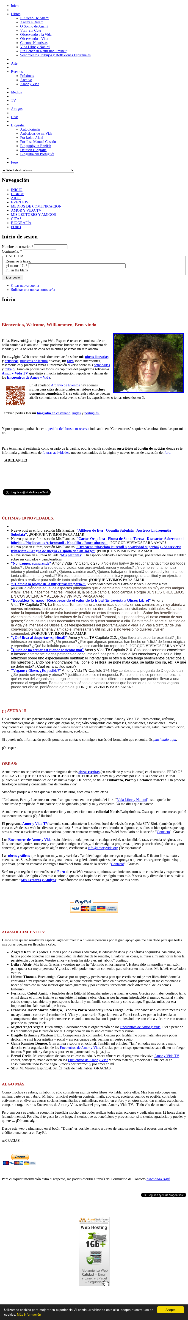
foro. (167, 452)
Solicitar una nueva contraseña (33, 290)
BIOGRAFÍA (21, 223)
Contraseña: (12, 251)
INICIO (16, 190)
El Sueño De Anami (34, 18)
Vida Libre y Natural (35, 47)
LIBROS (17, 194)
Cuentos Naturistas (33, 43)
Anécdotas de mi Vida (36, 133)
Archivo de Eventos (65, 385)
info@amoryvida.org (103, 848)
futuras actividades (55, 452)
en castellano (53, 413)
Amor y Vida (29, 84)
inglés (76, 413)
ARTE (16, 198)
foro (70, 361)
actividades (102, 365)
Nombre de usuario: (17, 247)
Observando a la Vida (36, 34)
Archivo (26, 80)
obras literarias (96, 357)
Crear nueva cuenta (25, 285)
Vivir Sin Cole (30, 30)
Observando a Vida (34, 39)
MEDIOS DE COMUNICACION (36, 206)
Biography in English (35, 146)
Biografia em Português (37, 154)
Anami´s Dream (31, 22)
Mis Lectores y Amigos (38, 880)
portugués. (92, 413)
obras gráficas (19, 856)
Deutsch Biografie (33, 150)
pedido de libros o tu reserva (68, 429)
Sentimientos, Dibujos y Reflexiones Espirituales (55, 55)
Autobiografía (30, 129)
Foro (61, 872)
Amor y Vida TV (15, 373)
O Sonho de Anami (34, 26)
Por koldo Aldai (31, 137)
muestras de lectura (34, 361)
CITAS (16, 219)
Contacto (163, 832)
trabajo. (10, 369)
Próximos (27, 76)
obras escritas (89, 772)
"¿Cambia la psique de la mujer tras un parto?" (48, 584)
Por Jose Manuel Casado (38, 142)
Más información (29, 1314)
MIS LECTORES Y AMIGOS (33, 214)
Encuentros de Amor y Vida (28, 377)
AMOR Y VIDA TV (26, 210)
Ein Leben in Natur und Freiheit (43, 51)
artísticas (11, 361)
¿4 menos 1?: (16, 266)
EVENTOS (19, 202)
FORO (16, 227)
